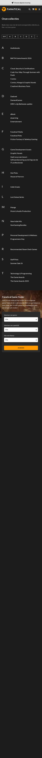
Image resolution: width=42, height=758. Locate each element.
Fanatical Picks (16, 136)
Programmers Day (17, 239)
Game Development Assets (20, 149)
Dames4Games (16, 100)
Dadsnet (13, 96)
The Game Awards (17, 277)
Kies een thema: (9, 335)
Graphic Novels (16, 153)
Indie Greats (15, 187)
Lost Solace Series (17, 197)
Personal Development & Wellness (23, 235)
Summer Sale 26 (16, 263)
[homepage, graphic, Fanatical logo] (11, 9)
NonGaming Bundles (18, 225)
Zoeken (21, 348)
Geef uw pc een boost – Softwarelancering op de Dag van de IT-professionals (24, 160)
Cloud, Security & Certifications (22, 68)
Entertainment (16, 121)
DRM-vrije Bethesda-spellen (21, 104)
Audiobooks (15, 48)
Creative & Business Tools (20, 86)
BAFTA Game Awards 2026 (20, 58)
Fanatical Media (16, 132)
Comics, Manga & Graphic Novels (23, 82)
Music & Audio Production (20, 211)
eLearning (14, 118)
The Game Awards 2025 (19, 281)
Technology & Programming (21, 273)
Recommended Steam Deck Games (23, 249)
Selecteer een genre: (10, 315)
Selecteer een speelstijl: (11, 325)
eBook (12, 114)
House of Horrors (17, 176)
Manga (13, 207)
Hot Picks (14, 173)
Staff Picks (14, 259)
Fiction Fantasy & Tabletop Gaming (23, 139)
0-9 (4, 36)
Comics (13, 79)
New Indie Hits (16, 221)
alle (6, 319)
